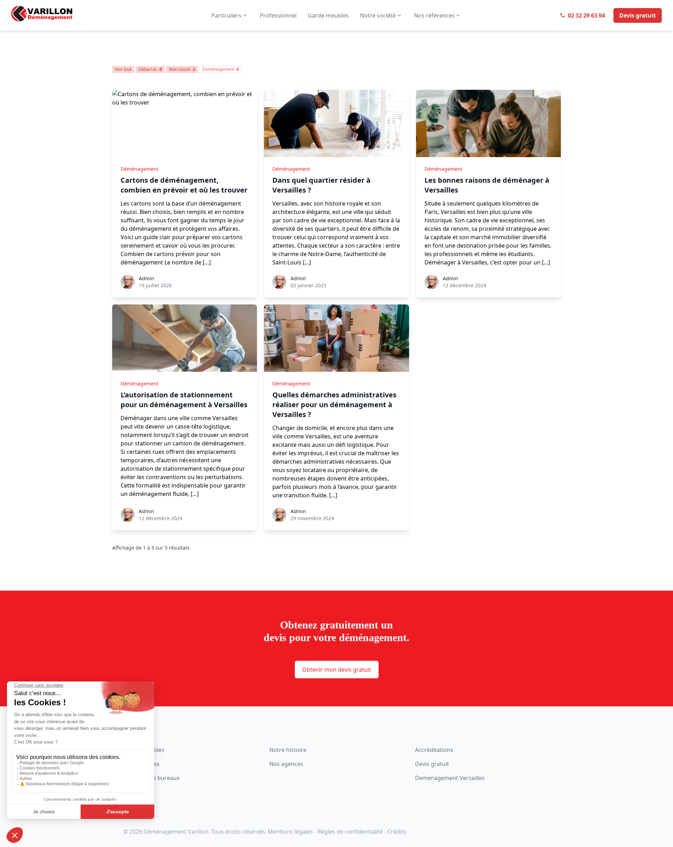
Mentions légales (290, 831)
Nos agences (286, 764)
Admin (146, 278)
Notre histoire (287, 750)
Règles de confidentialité (350, 831)
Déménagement (139, 169)
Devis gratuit (432, 764)
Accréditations (434, 750)
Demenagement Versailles (450, 778)
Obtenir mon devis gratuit (336, 669)
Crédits (396, 831)
